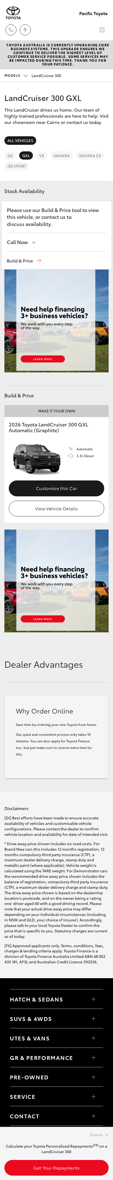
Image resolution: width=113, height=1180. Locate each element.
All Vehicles (20, 140)
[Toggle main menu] (102, 29)
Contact (24, 1116)
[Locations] (25, 29)
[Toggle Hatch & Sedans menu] (93, 999)
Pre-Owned (29, 1077)
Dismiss (96, 1134)
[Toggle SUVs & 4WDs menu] (93, 1018)
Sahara (61, 155)
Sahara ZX (90, 155)
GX (10, 155)
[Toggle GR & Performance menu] (93, 1057)
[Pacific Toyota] (13, 13)
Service (23, 1096)
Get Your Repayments (56, 1167)
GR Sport (16, 166)
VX (41, 155)
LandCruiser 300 (32, 75)
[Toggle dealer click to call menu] (10, 29)
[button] (24, 260)
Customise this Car (56, 488)
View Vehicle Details (56, 508)
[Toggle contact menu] (93, 1076)
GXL (26, 155)
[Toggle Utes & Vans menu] (93, 1038)
